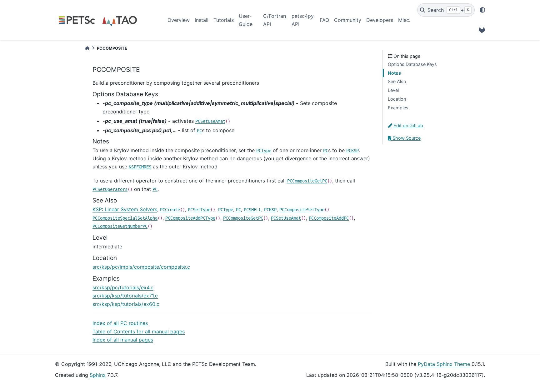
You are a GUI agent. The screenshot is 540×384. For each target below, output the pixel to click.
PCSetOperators (110, 189)
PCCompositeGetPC (307, 180)
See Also (397, 81)
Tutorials (223, 20)
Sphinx (98, 375)
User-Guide (245, 20)
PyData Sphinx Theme (444, 364)
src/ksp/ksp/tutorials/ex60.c (125, 304)
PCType (263, 150)
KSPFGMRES (140, 166)
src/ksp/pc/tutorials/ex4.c (122, 287)
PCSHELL (252, 209)
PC (199, 130)
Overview (179, 20)
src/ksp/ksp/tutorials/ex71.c (125, 295)
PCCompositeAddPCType (190, 218)
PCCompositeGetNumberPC (120, 226)
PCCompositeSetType (301, 209)
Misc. (404, 20)
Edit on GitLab (407, 125)
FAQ (324, 20)
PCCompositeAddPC (329, 218)
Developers (379, 20)
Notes (394, 73)
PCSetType (199, 209)
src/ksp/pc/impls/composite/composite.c (141, 267)
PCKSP (352, 150)
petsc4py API (303, 20)
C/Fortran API (274, 20)
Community (347, 20)
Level (393, 90)
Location (397, 99)
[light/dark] (482, 10)
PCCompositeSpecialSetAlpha (125, 218)
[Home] (87, 48)
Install (201, 20)
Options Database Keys (412, 64)
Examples (398, 107)
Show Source (406, 138)
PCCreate (170, 209)
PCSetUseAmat (210, 121)
